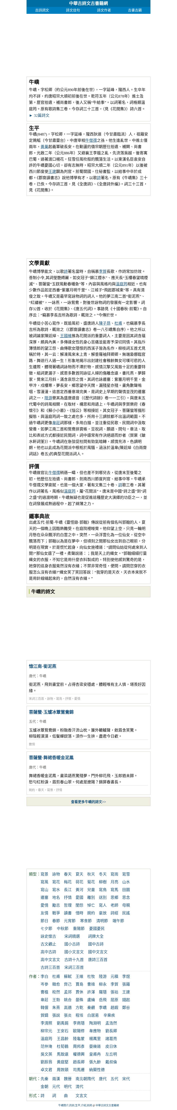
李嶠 (103, 1008)
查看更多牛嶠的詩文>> (88, 802)
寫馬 (114, 890)
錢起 (126, 1000)
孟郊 (68, 992)
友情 (44, 913)
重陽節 (79, 929)
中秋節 (62, 929)
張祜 (114, 992)
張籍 (126, 984)
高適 (68, 1008)
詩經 (114, 913)
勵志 (56, 905)
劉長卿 (111, 1031)
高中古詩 (48, 952)
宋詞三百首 (36, 698)
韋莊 (56, 423)
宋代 (126, 1079)
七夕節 (46, 929)
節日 (44, 921)
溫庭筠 (121, 284)
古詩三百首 (50, 967)
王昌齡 (62, 1039)
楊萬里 (95, 1039)
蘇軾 (68, 976)
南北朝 (81, 1079)
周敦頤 (62, 1070)
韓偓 (44, 1008)
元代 (56, 1087)
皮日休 (111, 1046)
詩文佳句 (73, 10)
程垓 (79, 1015)
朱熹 (56, 1008)
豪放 (103, 913)
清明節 (102, 921)
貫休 (79, 992)
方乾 (79, 1008)
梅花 (68, 882)
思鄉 (114, 897)
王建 (52, 171)
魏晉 (68, 1079)
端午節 (118, 921)
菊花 (91, 882)
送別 (103, 897)
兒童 (91, 890)
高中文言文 (50, 960)
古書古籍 (135, 10)
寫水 (56, 890)
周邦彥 (79, 1046)
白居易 (93, 1015)
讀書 (68, 913)
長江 (68, 890)
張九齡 (95, 1062)
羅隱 (103, 992)
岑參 (44, 984)
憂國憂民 (97, 929)
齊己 (68, 984)
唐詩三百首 (97, 960)
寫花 (56, 882)
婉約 (32, 790)
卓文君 (46, 1070)
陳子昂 (105, 323)
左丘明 (111, 1054)
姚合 (68, 1000)
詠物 (50, 698)
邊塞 (44, 897)
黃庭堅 (62, 1062)
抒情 (59, 790)
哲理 (68, 905)
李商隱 (79, 1023)
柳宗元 (46, 1031)
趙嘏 (114, 1008)
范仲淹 (46, 1046)
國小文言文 (74, 952)
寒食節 (86, 921)
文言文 (81, 1096)
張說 (56, 1015)
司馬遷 (79, 1070)
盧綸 (91, 1000)
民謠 (126, 913)
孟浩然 (111, 1023)
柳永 (103, 984)
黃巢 (44, 147)
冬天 (103, 874)
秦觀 (91, 1008)
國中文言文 (97, 952)
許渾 (91, 992)
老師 (114, 905)
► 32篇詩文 (39, 115)
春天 (41, 790)
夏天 (79, 874)
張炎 (68, 1015)
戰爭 (56, 913)
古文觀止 (48, 944)
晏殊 (79, 1000)
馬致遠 (62, 1054)
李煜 (126, 976)
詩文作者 (104, 10)
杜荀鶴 (62, 1046)
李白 (44, 976)
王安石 (62, 1031)
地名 (56, 897)
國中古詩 (96, 944)
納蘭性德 (97, 1070)
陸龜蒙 (79, 1039)
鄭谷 (126, 1008)
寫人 (103, 905)
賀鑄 (44, 1015)
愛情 (77, 698)
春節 (56, 921)
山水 (126, 882)
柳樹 (103, 882)
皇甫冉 (95, 1054)
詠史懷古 (48, 936)
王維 (79, 976)
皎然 (56, 992)
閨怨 (79, 905)
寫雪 (126, 874)
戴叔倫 (111, 1062)
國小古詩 (72, 944)
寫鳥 (59, 698)
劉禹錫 (62, 1023)
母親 (126, 905)
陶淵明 (95, 1023)
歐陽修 (79, 1031)
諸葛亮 (111, 1039)
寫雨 (114, 874)
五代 (32, 721)
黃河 (79, 890)
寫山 (44, 890)
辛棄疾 (109, 1015)
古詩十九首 (74, 960)
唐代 (32, 676)
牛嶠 (42, 676)
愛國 (79, 897)
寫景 (50, 790)
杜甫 (118, 323)
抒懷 (68, 698)
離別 (91, 897)
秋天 (91, 874)
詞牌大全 (96, 936)
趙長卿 (79, 1062)
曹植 (44, 992)
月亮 (114, 882)
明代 (68, 1087)
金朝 (44, 1087)
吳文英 (46, 1054)
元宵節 (70, 921)
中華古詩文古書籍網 (88, 3)
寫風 (44, 882)
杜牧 (91, 976)
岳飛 (103, 1000)
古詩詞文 (42, 10)
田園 (126, 890)
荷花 (79, 882)
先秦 (44, 1079)
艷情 (32, 744)
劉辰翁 (46, 1062)
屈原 (114, 1000)
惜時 (79, 913)
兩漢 (56, 1079)
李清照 (46, 1023)
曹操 (91, 984)
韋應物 (95, 1031)
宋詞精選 (72, 936)
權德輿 (79, 1054)
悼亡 (91, 905)
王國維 (66, 336)
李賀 (103, 271)
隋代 (91, 1079)
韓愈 (56, 984)
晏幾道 (95, 1046)
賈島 (79, 984)
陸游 (48, 398)
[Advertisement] (88, 44)
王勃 (56, 1000)
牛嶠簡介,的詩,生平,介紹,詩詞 (75, 1105)
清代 (79, 1087)
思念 (126, 897)
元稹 (114, 976)
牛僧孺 (91, 140)
